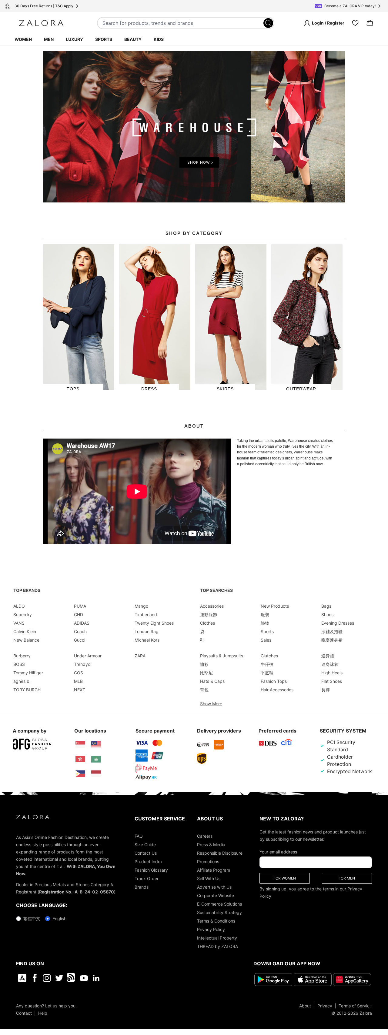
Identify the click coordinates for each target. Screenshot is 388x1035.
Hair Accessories (277, 689)
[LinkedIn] (96, 978)
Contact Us (146, 853)
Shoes (327, 614)
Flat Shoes (331, 681)
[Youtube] (84, 978)
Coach (80, 631)
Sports (103, 39)
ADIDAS (81, 623)
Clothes (207, 623)
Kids (159, 39)
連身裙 (327, 655)
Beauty (133, 39)
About (305, 1005)
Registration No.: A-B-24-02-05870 (76, 891)
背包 (204, 689)
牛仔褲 (267, 664)
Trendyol (82, 664)
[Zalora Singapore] (80, 745)
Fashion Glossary (151, 870)
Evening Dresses (337, 623)
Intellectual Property (217, 937)
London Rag (147, 631)
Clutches (269, 655)
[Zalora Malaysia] (96, 745)
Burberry (22, 655)
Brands (142, 887)
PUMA (80, 606)
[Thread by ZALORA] (71, 978)
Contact (24, 1013)
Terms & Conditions (216, 920)
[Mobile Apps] (22, 978)
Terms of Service (355, 1005)
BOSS (19, 664)
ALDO (19, 606)
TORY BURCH (27, 689)
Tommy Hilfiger (28, 672)
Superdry (22, 614)
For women (284, 878)
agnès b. (22, 681)
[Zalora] (41, 23)
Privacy (324, 1005)
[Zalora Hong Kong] (80, 759)
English (59, 918)
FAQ (139, 836)
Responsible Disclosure (219, 853)
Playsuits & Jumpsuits (221, 655)
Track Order (147, 878)
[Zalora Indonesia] (96, 774)
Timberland (146, 614)
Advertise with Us (214, 887)
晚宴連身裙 (332, 640)
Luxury (74, 39)
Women (23, 39)
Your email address (278, 851)
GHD (78, 614)
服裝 (265, 614)
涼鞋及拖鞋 (332, 631)
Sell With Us (208, 878)
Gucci (79, 640)
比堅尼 (206, 672)
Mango (141, 606)
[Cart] (369, 23)
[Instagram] (47, 978)
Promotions (208, 861)
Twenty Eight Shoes (154, 623)
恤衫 (204, 664)
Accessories (212, 606)
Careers (204, 836)
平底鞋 (267, 672)
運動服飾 (208, 614)
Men (49, 39)
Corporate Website (215, 895)
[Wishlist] (355, 23)
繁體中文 (31, 918)
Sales (266, 640)
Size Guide (145, 844)
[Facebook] (34, 978)
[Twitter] (59, 978)
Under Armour (88, 655)
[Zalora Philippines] (80, 774)
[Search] (268, 23)
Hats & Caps (212, 681)
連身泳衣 (329, 664)
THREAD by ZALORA (217, 946)
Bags (326, 606)
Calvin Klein (24, 631)
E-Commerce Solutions (219, 903)
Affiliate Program (213, 870)
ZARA (140, 655)
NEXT (79, 689)
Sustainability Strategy (219, 912)
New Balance (26, 640)
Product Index (149, 861)
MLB (78, 681)
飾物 (265, 623)
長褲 (325, 689)
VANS (19, 623)
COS (78, 672)
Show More (211, 703)
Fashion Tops (274, 681)
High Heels (332, 672)
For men (347, 878)
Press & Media (211, 844)
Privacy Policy (211, 929)
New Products (275, 606)
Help (42, 1013)
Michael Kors (147, 640)
